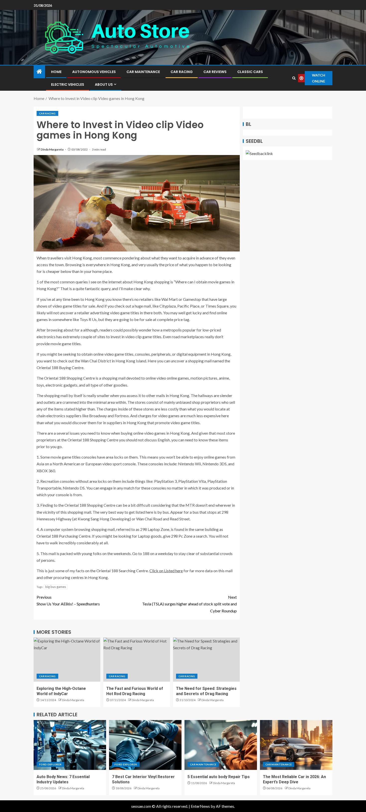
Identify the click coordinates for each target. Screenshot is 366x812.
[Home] (39, 71)
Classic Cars (250, 71)
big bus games (55, 587)
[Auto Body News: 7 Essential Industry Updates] (70, 745)
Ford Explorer (50, 764)
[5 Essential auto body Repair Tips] (220, 745)
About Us (104, 84)
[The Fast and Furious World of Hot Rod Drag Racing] (136, 660)
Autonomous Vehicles (94, 71)
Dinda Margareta (52, 149)
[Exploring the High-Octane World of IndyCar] (67, 660)
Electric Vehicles (67, 84)
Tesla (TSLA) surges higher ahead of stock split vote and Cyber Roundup (189, 604)
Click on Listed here (166, 570)
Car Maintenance (143, 71)
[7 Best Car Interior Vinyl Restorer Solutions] (145, 745)
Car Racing (182, 71)
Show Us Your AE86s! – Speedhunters (68, 600)
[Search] (294, 78)
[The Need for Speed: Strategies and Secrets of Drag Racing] (206, 660)
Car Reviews (215, 71)
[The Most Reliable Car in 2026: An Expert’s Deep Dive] (296, 745)
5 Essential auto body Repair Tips (218, 776)
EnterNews (200, 806)
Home (56, 71)
